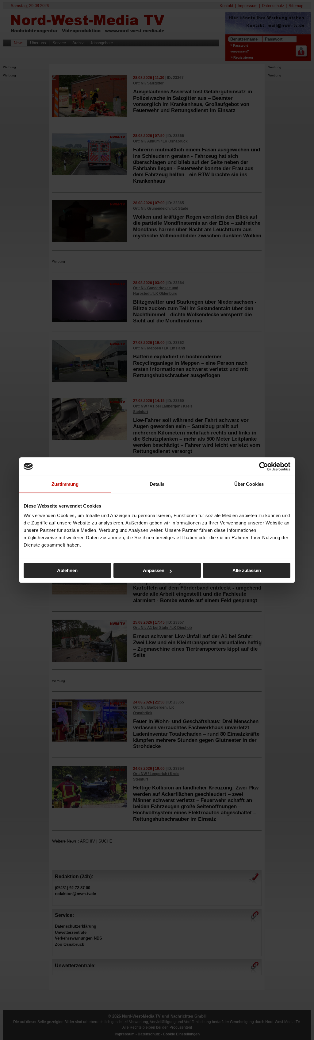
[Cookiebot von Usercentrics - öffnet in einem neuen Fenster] (263, 466)
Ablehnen (67, 570)
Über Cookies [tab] (249, 484)
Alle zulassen (246, 570)
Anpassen (153, 570)
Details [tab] (157, 484)
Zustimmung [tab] (65, 484)
